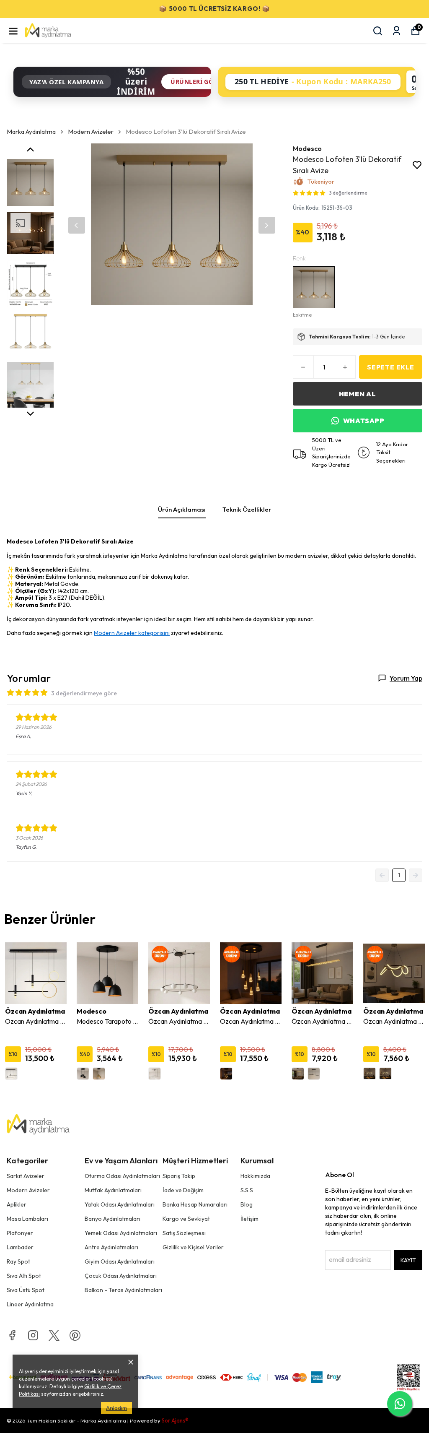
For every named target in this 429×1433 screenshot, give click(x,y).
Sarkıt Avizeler (25, 1176)
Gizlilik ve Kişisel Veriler (193, 1247)
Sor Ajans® (175, 1420)
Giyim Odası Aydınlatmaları (120, 1261)
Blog (246, 1204)
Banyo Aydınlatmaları (112, 1218)
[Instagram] (33, 1335)
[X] (54, 1335)
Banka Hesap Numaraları (195, 1204)
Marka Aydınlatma (31, 131)
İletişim (249, 1218)
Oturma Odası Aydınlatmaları (122, 1176)
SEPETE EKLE (390, 367)
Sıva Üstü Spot (25, 1290)
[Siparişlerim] (396, 31)
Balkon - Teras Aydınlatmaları (123, 1290)
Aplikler (16, 1204)
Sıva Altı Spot (24, 1276)
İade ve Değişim (183, 1190)
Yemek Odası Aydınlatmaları (121, 1233)
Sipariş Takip (179, 1176)
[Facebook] (12, 1335)
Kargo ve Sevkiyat (186, 1218)
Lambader (20, 1247)
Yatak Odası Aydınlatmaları (120, 1204)
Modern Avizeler (91, 131)
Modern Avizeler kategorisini (132, 633)
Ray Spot (18, 1261)
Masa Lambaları (27, 1218)
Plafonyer (20, 1233)
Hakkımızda (255, 1176)
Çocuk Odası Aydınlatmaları (121, 1276)
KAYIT (408, 1260)
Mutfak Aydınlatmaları (113, 1190)
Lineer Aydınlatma (30, 1304)
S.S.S (246, 1190)
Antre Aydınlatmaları (111, 1247)
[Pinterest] (75, 1335)
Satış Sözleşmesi (184, 1233)
